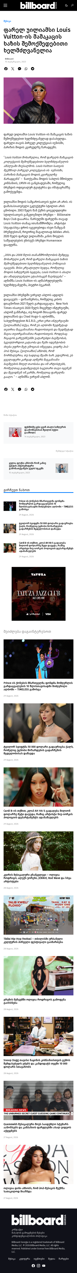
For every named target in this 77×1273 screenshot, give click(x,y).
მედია (51, 1258)
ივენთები (39, 1258)
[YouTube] (43, 1265)
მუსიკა (7, 21)
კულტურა (24, 1258)
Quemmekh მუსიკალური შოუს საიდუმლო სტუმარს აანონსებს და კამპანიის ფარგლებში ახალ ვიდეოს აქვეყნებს (37, 1127)
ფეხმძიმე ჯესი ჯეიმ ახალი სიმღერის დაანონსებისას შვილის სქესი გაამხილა (45, 430)
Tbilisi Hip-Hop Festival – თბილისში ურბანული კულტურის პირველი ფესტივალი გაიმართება (33, 940)
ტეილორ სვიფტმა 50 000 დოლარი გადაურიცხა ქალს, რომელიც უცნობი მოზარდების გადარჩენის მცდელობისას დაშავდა (46, 526)
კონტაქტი (17, 1229)
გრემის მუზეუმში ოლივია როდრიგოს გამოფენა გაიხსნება (35, 1001)
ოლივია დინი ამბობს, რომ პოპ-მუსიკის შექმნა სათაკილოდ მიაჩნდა (34, 1190)
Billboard (9, 59)
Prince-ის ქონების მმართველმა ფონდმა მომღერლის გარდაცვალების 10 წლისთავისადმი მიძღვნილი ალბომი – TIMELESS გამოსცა (46, 505)
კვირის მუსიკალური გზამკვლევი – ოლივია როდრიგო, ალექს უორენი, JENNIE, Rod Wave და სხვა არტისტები (37, 878)
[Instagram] (38, 1265)
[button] (5, 5)
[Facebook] (33, 1265)
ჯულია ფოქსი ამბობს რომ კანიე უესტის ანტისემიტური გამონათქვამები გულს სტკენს (27, 466)
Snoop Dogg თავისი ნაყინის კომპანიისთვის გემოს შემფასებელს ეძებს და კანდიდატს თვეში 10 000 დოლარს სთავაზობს (37, 1063)
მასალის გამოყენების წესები (28, 1233)
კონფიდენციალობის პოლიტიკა (29, 1236)
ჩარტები (64, 1258)
